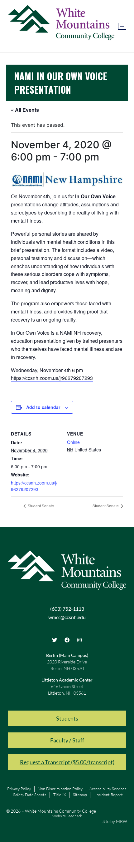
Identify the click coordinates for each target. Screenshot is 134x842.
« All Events (25, 109)
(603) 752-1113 (67, 609)
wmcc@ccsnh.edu (67, 617)
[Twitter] (54, 640)
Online (73, 442)
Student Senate (40, 505)
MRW (121, 821)
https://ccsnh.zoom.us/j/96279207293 (52, 378)
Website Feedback (67, 816)
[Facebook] (67, 640)
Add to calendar (43, 407)
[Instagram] (79, 640)
